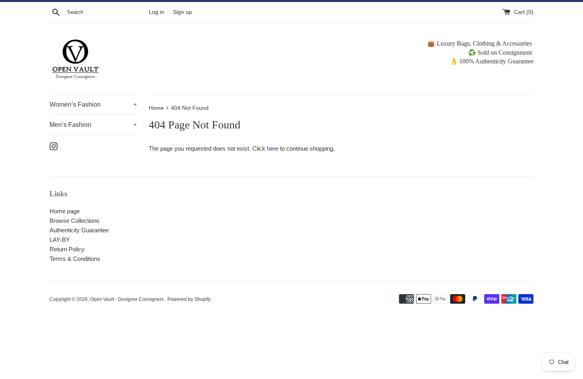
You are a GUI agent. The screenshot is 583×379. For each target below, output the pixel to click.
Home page (65, 211)
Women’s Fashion (93, 104)
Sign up (182, 12)
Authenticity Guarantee (79, 230)
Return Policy (67, 249)
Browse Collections (75, 220)
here (272, 148)
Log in (156, 12)
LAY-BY (60, 239)
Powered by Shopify (189, 299)
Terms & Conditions (75, 258)
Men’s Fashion (93, 124)
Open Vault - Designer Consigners (127, 299)
